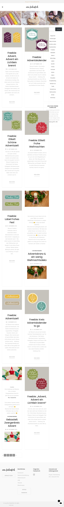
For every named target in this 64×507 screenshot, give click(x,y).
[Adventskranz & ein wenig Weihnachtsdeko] (37, 199)
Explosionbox (52, 47)
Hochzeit (53, 69)
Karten (52, 72)
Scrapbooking (52, 80)
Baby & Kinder (52, 41)
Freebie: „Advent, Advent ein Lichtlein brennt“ (36, 400)
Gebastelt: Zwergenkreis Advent (12, 423)
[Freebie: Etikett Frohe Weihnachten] (37, 123)
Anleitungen (53, 38)
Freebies (53, 49)
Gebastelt (52, 52)
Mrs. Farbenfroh (12, 397)
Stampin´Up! (53, 83)
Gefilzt (52, 61)
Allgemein (52, 35)
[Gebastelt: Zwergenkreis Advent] (12, 373)
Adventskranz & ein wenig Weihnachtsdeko (37, 257)
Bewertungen (21, 485)
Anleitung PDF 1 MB (52, 121)
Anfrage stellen (9, 475)
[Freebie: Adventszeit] (12, 300)
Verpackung (53, 89)
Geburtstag (52, 58)
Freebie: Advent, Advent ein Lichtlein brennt (12, 59)
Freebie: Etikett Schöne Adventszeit (12, 140)
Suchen (58, 29)
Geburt (52, 55)
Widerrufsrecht (21, 477)
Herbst (52, 66)
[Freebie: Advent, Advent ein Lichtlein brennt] (12, 37)
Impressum (20, 472)
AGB (19, 480)
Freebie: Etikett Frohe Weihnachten (37, 143)
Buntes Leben (52, 44)
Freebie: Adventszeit (12, 317)
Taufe (52, 86)
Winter (52, 94)
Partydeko (52, 78)
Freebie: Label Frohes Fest (12, 219)
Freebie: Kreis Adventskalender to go (37, 323)
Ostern (52, 75)
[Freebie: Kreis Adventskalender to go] (37, 302)
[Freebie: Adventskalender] (37, 39)
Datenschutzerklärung (23, 475)
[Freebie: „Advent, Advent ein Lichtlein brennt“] (37, 379)
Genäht (52, 63)
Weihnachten (53, 92)
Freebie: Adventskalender (37, 58)
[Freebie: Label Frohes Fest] (12, 201)
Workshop (52, 97)
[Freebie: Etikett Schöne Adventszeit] (12, 121)
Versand (20, 482)
